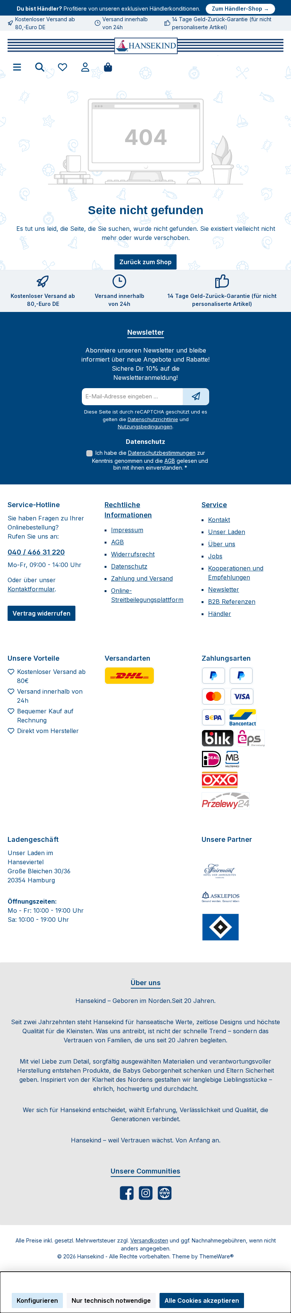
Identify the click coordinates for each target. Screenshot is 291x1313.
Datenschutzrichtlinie (153, 419)
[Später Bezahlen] (241, 675)
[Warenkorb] (108, 67)
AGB (169, 461)
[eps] (251, 738)
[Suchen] (39, 67)
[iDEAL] (211, 759)
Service (214, 505)
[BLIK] (218, 738)
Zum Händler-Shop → (240, 8)
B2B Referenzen (231, 601)
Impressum (127, 530)
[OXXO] (220, 779)
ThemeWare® (216, 1256)
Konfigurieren (37, 1300)
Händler (219, 613)
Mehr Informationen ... (38, 1288)
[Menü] (17, 67)
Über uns (221, 544)
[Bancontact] (243, 717)
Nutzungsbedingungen (145, 426)
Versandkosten (149, 1240)
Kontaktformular (31, 589)
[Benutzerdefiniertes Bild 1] (129, 675)
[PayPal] (213, 675)
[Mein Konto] (85, 67)
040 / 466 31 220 (36, 552)
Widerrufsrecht (133, 554)
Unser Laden (226, 532)
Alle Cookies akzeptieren (201, 1300)
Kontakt (219, 519)
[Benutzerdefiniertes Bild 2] (220, 897)
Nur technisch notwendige (111, 1300)
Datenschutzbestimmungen (162, 453)
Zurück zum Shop (145, 262)
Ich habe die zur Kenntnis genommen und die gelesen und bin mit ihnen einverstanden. (150, 460)
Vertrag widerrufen (41, 613)
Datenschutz (129, 566)
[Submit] (196, 396)
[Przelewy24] (226, 800)
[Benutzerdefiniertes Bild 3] (220, 927)
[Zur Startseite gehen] (145, 45)
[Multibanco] (232, 759)
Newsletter (223, 589)
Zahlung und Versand (142, 578)
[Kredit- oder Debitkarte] (228, 696)
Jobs (215, 556)
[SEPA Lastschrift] (213, 717)
